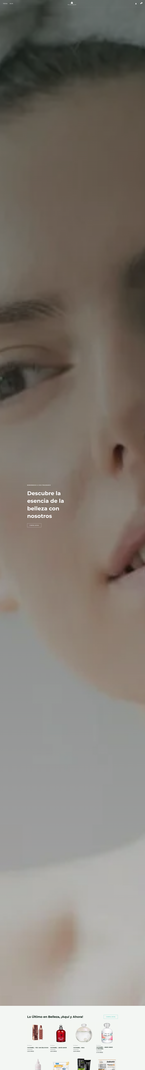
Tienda (5, 3)
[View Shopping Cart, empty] (140, 3)
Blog (11, 3)
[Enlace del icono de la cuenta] (136, 3)
